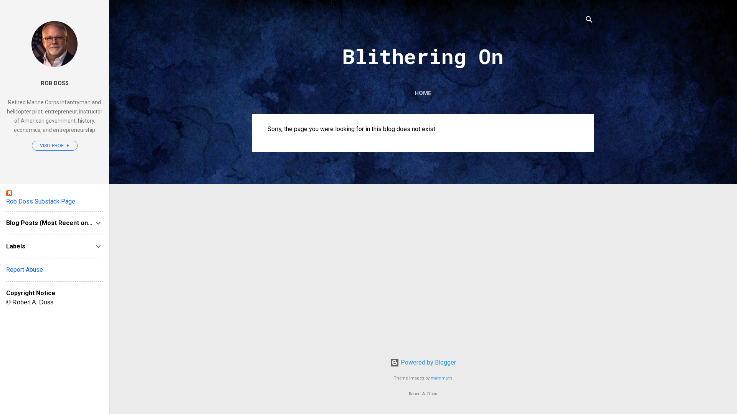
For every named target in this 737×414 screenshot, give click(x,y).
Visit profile (54, 145)
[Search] (589, 21)
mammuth (441, 378)
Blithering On (423, 56)
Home (423, 93)
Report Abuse (24, 269)
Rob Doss (55, 83)
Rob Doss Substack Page (40, 201)
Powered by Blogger (427, 362)
